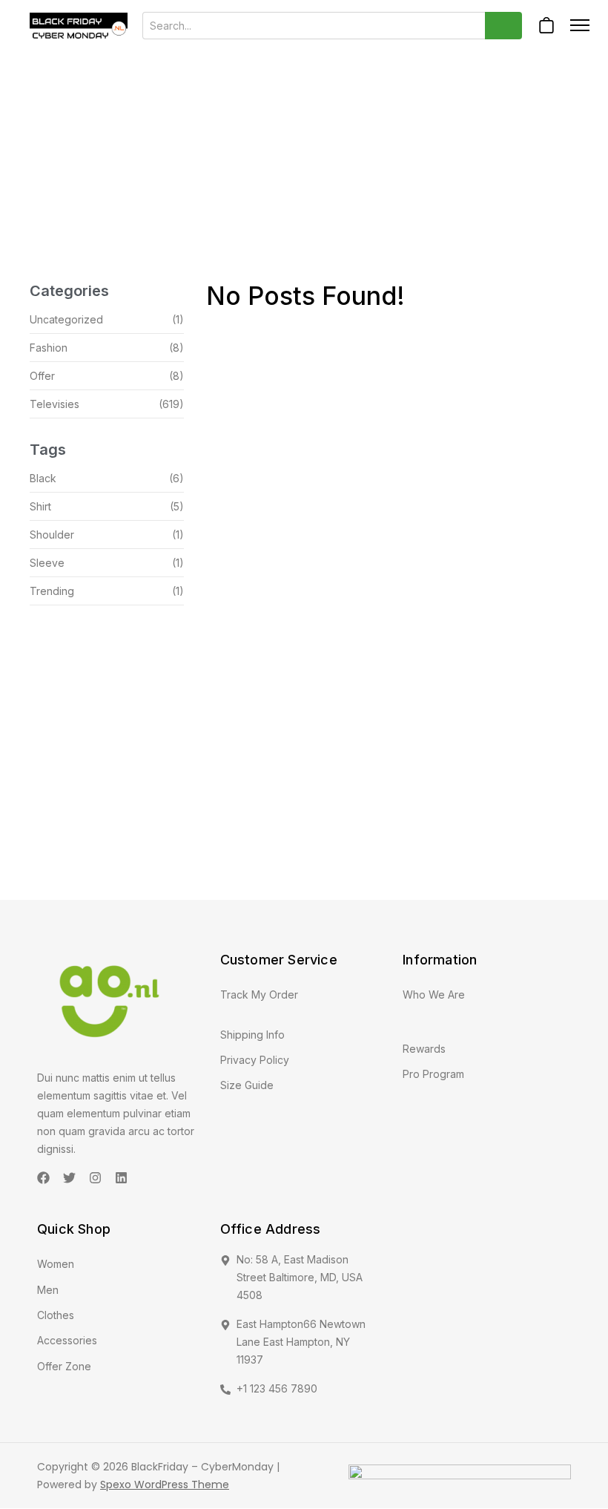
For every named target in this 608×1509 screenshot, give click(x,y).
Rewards (424, 1048)
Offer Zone (64, 1366)
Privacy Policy (254, 1059)
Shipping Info (252, 1034)
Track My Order (259, 994)
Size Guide (247, 1085)
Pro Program (433, 1073)
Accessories (67, 1340)
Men (48, 1289)
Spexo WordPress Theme (164, 1484)
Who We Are (434, 994)
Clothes (55, 1315)
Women (55, 1263)
